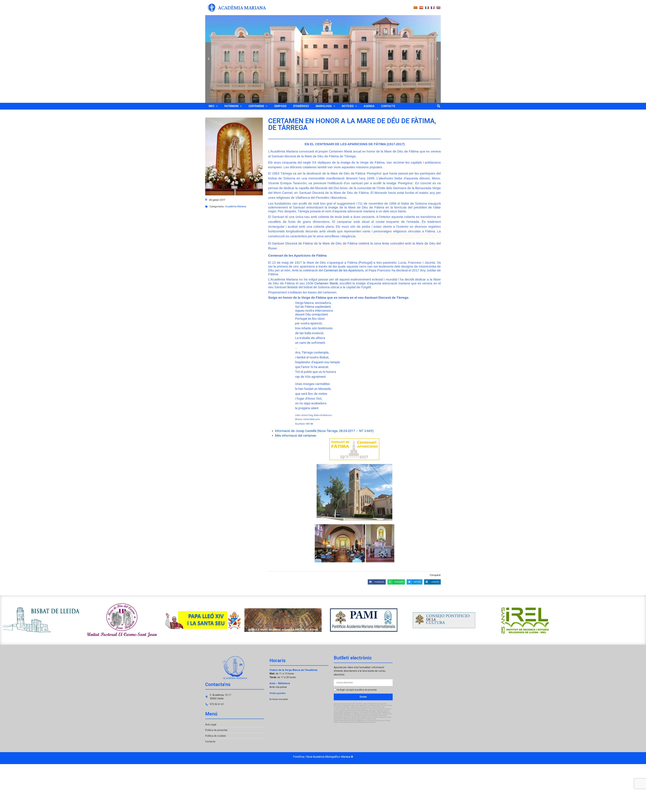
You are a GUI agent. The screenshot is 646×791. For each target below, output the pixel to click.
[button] (208, 59)
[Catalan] (416, 7)
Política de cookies (215, 735)
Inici (211, 106)
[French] (433, 7)
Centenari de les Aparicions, (344, 270)
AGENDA (369, 106)
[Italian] (427, 7)
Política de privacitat (216, 730)
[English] (438, 7)
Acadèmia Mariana (235, 206)
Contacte (210, 741)
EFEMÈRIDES (301, 106)
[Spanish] (421, 7)
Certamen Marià (326, 283)
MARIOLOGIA (324, 106)
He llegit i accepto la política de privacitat (357, 690)
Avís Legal (210, 724)
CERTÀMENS (256, 106)
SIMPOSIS (280, 106)
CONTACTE (388, 106)
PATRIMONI (231, 106)
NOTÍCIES (348, 106)
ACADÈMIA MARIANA (242, 8)
